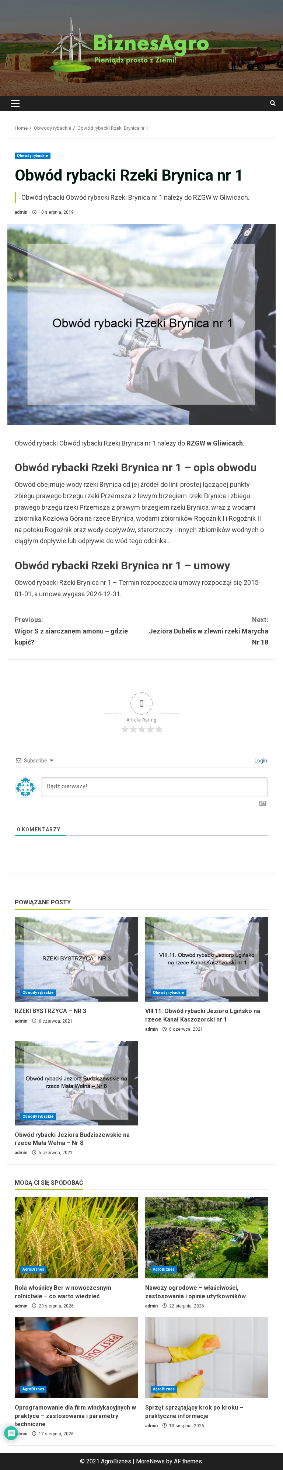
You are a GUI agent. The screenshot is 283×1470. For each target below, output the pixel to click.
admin (21, 212)
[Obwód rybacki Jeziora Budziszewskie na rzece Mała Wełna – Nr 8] (76, 1083)
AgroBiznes (33, 1269)
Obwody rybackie (32, 156)
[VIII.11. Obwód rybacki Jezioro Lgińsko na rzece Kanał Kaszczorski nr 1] (206, 959)
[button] (15, 103)
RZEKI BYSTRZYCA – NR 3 (50, 1011)
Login (260, 761)
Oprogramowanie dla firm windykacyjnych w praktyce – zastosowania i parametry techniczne (75, 1416)
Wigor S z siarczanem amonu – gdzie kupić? (71, 631)
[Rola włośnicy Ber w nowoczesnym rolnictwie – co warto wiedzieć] (76, 1237)
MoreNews (150, 1461)
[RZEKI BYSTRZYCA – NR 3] (76, 959)
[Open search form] (273, 104)
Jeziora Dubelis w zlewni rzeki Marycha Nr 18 (208, 631)
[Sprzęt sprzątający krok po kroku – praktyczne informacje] (206, 1357)
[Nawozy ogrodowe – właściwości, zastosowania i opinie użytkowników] (206, 1237)
